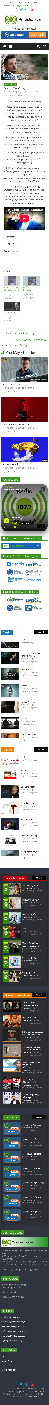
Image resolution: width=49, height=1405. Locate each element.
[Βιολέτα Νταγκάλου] (10, 725)
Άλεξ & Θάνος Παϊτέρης (31, 340)
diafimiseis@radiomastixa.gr (13, 1331)
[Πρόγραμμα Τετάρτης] (12, 1152)
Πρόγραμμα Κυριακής (31, 1211)
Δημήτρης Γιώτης (29, 972)
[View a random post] (45, 46)
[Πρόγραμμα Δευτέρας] (12, 1123)
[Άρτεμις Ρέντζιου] (10, 692)
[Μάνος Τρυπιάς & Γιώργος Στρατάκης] (12, 941)
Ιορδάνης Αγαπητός (30, 885)
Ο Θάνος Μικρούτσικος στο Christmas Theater (32, 1033)
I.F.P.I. (4, 1365)
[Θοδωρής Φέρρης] (10, 777)
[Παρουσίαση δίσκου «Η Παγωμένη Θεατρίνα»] (12, 1045)
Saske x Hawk (11, 464)
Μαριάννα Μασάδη (19, 5)
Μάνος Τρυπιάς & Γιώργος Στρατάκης (30, 944)
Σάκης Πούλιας (18, 95)
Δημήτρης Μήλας (11, 312)
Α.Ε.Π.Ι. (4, 1356)
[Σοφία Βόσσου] (12, 1016)
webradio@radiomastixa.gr (13, 1321)
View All (41, 632)
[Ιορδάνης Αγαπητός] (12, 884)
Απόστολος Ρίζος (28, 810)
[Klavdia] (10, 676)
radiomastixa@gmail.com (12, 1326)
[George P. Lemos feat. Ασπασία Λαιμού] (10, 644)
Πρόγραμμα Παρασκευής (33, 1182)
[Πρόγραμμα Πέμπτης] (12, 1167)
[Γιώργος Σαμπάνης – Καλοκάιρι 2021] (12, 1093)
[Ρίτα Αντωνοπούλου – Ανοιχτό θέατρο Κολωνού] (12, 1060)
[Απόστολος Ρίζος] (10, 810)
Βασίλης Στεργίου (13, 384)
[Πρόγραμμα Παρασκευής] (12, 1181)
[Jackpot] (10, 708)
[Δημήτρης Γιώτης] (12, 971)
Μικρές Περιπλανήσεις (30, 826)
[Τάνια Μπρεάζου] (12, 913)
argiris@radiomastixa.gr (11, 1340)
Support (42, 1389)
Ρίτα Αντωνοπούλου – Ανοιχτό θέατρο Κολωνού (32, 1065)
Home (7, 1389)
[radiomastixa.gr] (4, 46)
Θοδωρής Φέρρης (28, 777)
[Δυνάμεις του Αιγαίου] (10, 842)
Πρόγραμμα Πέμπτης (31, 1168)
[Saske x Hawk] (24, 438)
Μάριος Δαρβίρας (28, 660)
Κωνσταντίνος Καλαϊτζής (19, 333)
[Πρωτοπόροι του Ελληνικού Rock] (12, 1078)
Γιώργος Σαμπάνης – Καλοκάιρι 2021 (31, 1096)
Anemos (24, 761)
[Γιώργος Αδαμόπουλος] (24, 398)
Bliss (24, 928)
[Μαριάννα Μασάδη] (12, 898)
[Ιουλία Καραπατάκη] (31, 281)
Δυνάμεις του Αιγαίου (30, 842)
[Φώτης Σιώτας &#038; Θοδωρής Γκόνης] (12, 281)
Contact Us (16, 1389)
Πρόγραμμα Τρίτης (30, 1139)
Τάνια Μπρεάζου (29, 914)
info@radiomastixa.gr (10, 1317)
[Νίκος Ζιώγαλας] (10, 793)
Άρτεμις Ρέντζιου (28, 692)
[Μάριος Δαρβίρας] (10, 660)
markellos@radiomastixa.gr (13, 1336)
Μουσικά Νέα (10, 84)
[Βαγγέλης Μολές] (12, 956)
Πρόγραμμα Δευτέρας (31, 1125)
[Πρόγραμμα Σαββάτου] (12, 1195)
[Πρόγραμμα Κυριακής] (12, 1210)
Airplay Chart (7, 1361)
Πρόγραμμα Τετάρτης (31, 1153)
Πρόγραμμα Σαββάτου (32, 1197)
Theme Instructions (29, 1389)
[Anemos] (10, 761)
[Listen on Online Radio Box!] (24, 32)
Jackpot (24, 708)
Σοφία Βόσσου (29, 1017)
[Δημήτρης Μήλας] (12, 306)
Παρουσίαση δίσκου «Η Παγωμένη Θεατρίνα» (32, 1048)
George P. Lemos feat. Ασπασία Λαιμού (30, 645)
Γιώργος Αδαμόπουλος (16, 424)
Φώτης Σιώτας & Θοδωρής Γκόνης (11, 288)
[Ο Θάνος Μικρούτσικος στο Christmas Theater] (12, 1030)
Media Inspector (8, 1370)
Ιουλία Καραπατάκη (28, 288)
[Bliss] (12, 927)
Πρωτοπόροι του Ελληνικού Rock (29, 1081)
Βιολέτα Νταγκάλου (29, 725)
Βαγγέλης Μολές (29, 958)
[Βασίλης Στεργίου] (24, 358)
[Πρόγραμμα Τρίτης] (12, 1138)
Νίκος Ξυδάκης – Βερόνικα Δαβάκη (30, 1003)
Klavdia (24, 676)
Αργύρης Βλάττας (25, 92)
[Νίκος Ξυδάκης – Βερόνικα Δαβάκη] (12, 1001)
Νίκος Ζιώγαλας (28, 793)
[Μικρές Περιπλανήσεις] (10, 826)
